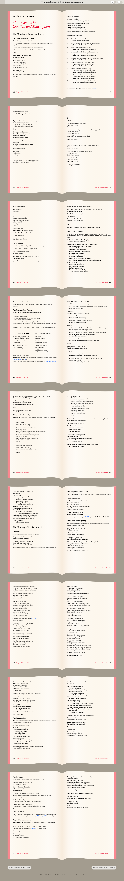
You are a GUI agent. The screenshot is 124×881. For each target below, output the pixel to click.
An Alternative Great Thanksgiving (20, 868)
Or (40, 816)
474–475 (86, 517)
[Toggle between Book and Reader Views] (113, 2)
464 (21, 359)
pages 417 (17, 359)
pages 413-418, (49, 361)
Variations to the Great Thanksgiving (103, 868)
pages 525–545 (35, 829)
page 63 (94, 88)
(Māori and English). (51, 816)
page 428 (36, 816)
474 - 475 (33, 618)
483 (25, 359)
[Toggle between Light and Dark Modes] (120, 2)
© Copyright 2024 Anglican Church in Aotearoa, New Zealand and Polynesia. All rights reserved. (62, 875)
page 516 (43, 816)
